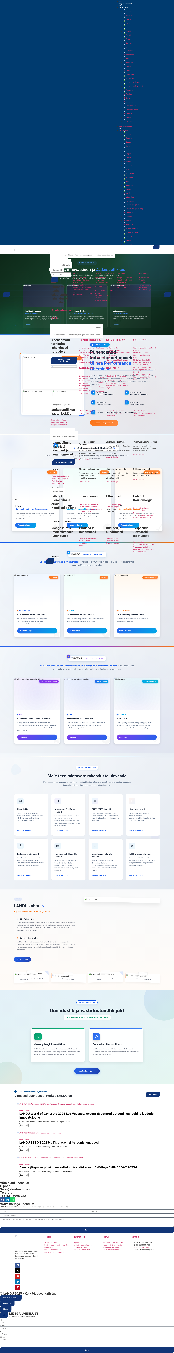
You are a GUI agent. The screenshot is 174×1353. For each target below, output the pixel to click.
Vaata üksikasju (85, 459)
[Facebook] (2, 1199)
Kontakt (55, 556)
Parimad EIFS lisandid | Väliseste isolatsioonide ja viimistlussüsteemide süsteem (83, 255)
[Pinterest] (17, 1287)
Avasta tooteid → (33, 322)
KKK (120, 1)
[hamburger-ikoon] (156, 247)
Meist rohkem (22, 959)
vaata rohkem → (24, 830)
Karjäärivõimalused (125, 4)
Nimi (1, 1320)
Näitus (27, 1111)
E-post (2, 1325)
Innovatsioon (58, 491)
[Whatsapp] (12, 1199)
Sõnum (2, 1337)
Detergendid (57, 270)
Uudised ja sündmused (63, 521)
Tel (1, 1331)
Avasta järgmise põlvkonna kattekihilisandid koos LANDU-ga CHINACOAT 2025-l (78, 1167)
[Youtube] (17, 1276)
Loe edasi (24, 1125)
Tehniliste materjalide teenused (64, 437)
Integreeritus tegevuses (61, 405)
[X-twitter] (17, 1270)
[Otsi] (54, 279)
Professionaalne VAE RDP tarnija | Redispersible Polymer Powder (76, 335)
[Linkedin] (7, 1199)
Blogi (21, 1111)
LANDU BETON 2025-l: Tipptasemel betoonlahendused (59, 1142)
